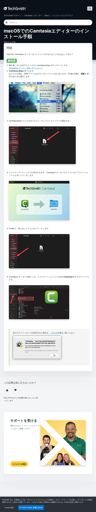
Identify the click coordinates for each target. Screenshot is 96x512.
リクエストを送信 (19, 464)
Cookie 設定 (9, 507)
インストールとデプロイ (62, 15)
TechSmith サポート (12, 15)
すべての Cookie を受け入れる (31, 507)
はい (7, 390)
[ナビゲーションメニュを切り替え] (89, 9)
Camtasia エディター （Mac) (36, 15)
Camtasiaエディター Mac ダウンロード (25, 68)
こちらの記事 (55, 333)
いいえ (15, 390)
